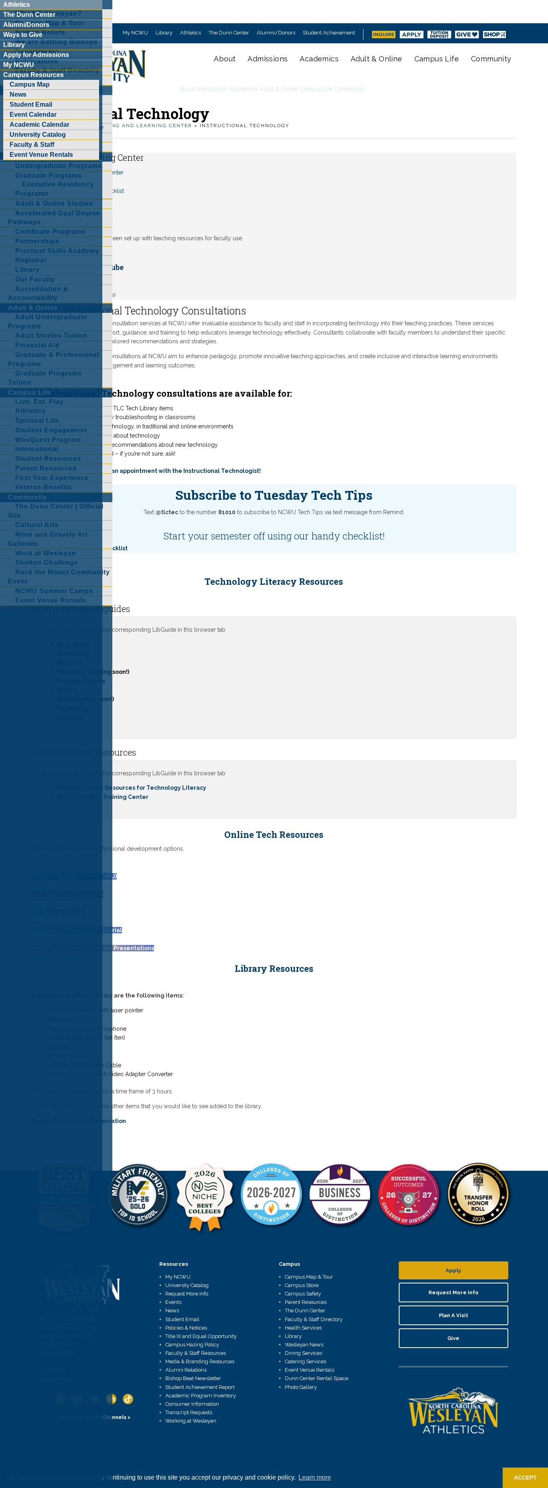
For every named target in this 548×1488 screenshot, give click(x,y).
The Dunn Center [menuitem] (29, 14)
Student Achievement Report (200, 1387)
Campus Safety (303, 1294)
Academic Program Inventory (200, 1396)
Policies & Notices (186, 1328)
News (172, 1311)
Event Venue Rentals (309, 1370)
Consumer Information (192, 1404)
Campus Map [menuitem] (30, 84)
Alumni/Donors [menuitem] (26, 24)
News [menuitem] (18, 94)
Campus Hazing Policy (192, 1345)
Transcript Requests (188, 1412)
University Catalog (187, 1285)
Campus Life (436, 59)
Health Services (303, 1328)
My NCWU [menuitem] (18, 64)
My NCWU (135, 32)
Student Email (182, 1319)
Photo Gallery (301, 1387)
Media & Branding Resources (199, 1361)
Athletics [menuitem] (16, 4)
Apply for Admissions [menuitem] (36, 54)
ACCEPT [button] (525, 1477)
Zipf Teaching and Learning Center (133, 125)
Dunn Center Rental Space (316, 1378)
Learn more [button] (314, 1477)
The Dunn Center (229, 32)
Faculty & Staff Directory (314, 1319)
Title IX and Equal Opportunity (201, 1336)
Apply (453, 1270)
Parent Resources (306, 1302)
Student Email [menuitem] (31, 104)
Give (453, 1338)
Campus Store (302, 1285)
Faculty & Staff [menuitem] (32, 144)
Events (173, 1302)
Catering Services (305, 1361)
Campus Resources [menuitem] (33, 74)
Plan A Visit (453, 1315)
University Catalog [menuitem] (38, 134)
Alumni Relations (186, 1370)
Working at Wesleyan (190, 1421)
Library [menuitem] (14, 44)
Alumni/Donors (276, 32)
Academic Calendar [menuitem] (39, 124)
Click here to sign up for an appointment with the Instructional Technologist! (151, 471)
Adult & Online (376, 59)
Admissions (268, 59)
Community (491, 59)
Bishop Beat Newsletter (193, 1378)
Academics (319, 59)
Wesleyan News (304, 1345)
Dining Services (303, 1353)
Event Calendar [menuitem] (33, 114)
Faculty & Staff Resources (195, 1353)
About (224, 59)
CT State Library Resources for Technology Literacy (131, 788)
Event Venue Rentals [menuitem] (41, 154)
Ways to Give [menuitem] (23, 34)
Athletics (190, 32)
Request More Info (186, 1294)
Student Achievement (329, 32)
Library (164, 32)
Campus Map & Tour (309, 1277)
